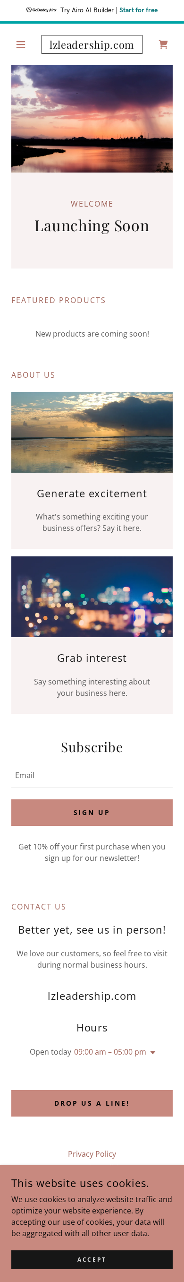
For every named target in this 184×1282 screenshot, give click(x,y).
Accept (91, 1260)
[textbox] (92, 775)
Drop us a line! (92, 1103)
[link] (91, 44)
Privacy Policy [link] (92, 1154)
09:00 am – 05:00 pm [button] (110, 1052)
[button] (23, 44)
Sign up (92, 812)
